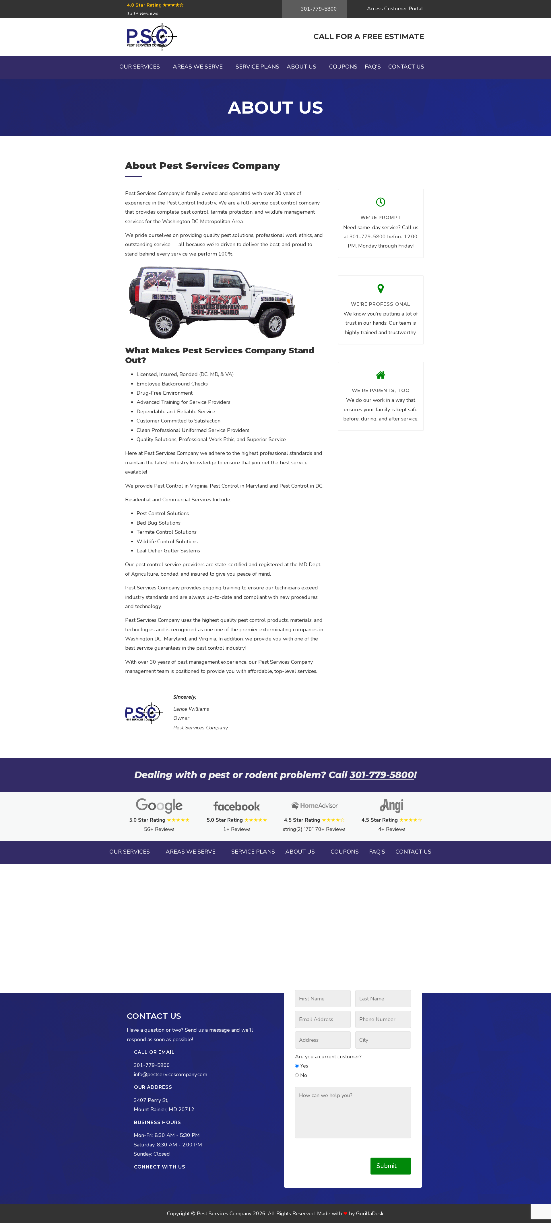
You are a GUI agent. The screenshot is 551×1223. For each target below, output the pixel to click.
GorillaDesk (369, 1213)
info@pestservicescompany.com (170, 1074)
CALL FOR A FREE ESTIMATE (368, 36)
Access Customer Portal (394, 8)
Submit (387, 1166)
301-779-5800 (318, 8)
